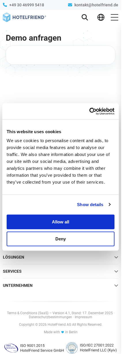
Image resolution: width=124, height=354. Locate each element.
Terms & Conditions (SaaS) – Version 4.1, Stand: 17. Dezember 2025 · (60, 313)
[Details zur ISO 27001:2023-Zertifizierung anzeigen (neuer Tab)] (91, 348)
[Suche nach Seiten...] (84, 17)
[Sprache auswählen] (101, 17)
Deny (60, 238)
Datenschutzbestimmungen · (52, 317)
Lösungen (13, 257)
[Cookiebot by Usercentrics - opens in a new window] (89, 111)
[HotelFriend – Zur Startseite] (24, 17)
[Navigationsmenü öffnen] (114, 17)
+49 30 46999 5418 (26, 5)
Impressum (83, 317)
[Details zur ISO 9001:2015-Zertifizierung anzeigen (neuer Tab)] (34, 348)
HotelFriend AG (60, 325)
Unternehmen (18, 285)
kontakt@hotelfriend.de (96, 5)
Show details (90, 204)
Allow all (60, 221)
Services (12, 271)
